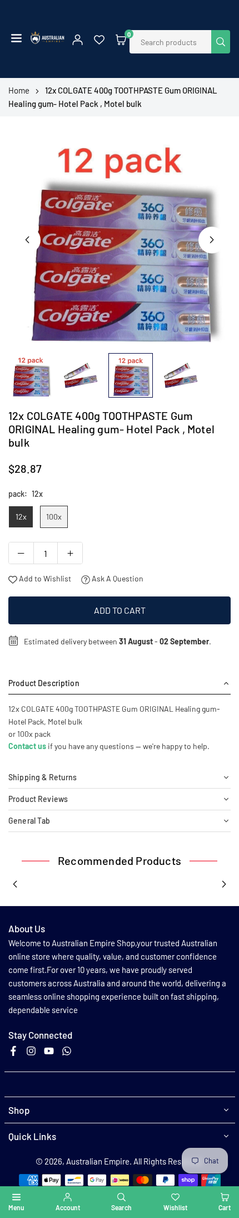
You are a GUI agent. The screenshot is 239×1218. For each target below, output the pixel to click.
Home (18, 90)
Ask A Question (116, 578)
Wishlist (175, 1207)
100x (54, 516)
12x (21, 516)
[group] (119, 236)
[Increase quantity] (70, 553)
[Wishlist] (99, 39)
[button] (16, 39)
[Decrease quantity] (21, 553)
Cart (224, 1207)
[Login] (77, 39)
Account (68, 1207)
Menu (16, 1207)
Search (121, 1207)
